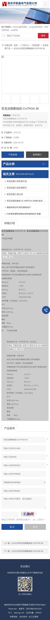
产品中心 (25, 45)
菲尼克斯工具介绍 (15, 194)
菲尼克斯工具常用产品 (17, 181)
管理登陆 (13, 617)
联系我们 (37, 154)
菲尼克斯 (36, 45)
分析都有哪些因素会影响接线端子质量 (24, 214)
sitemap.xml (19, 613)
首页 (16, 45)
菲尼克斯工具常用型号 (17, 188)
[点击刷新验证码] (27, 514)
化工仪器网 (33, 617)
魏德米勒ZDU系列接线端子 (19, 207)
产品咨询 (13, 154)
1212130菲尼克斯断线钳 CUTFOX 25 (27, 543)
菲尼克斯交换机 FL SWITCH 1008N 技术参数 (26, 201)
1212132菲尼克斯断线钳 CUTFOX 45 (27, 551)
